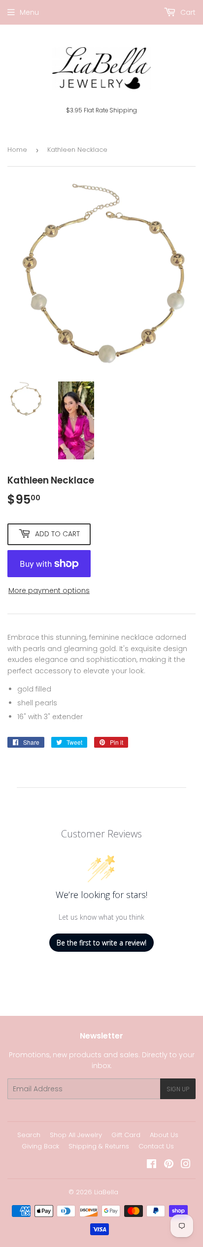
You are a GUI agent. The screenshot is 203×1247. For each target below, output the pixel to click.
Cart (187, 12)
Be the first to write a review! (101, 942)
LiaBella (106, 1192)
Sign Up (178, 1089)
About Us (164, 1135)
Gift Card (125, 1135)
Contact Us (156, 1146)
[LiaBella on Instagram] (186, 1165)
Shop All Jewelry (76, 1135)
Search (28, 1135)
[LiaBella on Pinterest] (169, 1165)
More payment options (49, 590)
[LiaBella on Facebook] (151, 1165)
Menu (29, 12)
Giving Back (40, 1146)
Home (17, 149)
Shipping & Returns (98, 1146)
